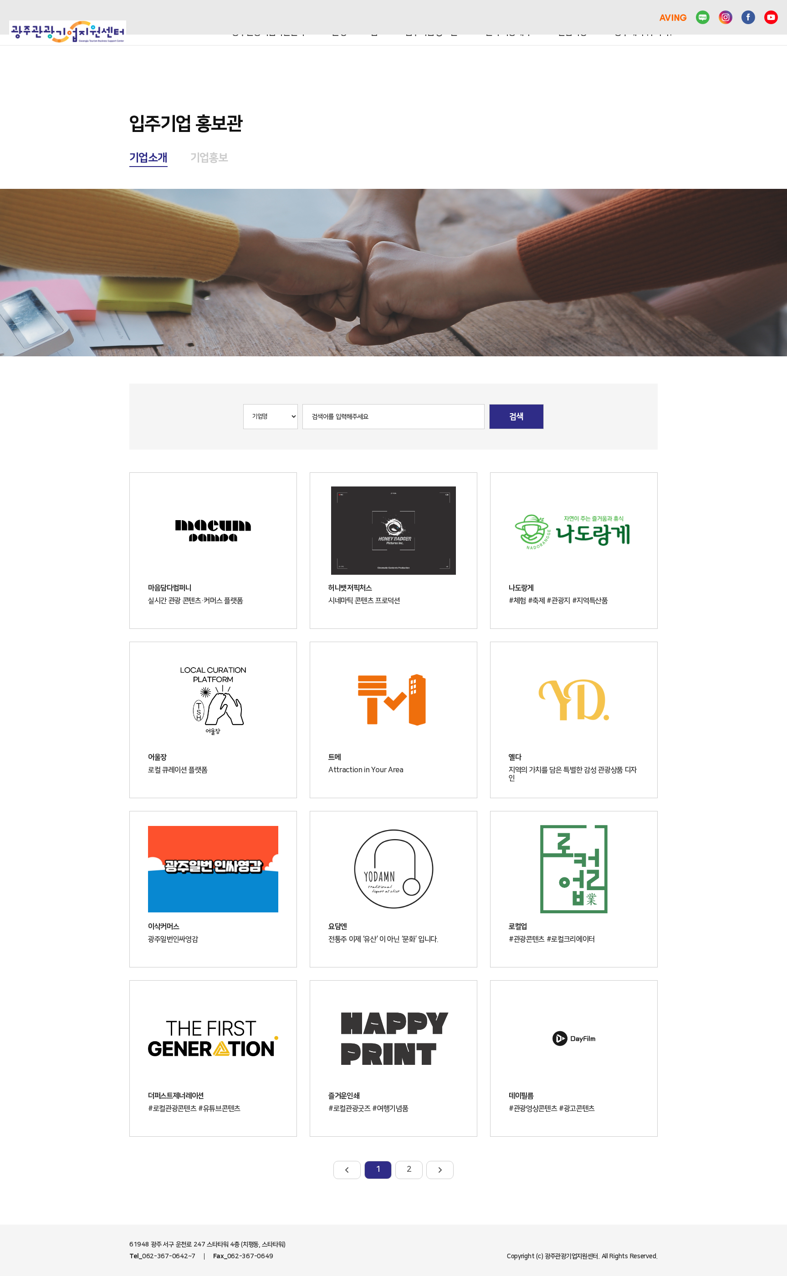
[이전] (347, 1170)
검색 (516, 416)
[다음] (440, 1170)
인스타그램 (725, 17)
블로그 (703, 17)
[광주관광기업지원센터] (67, 31)
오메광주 (636, 17)
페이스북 (748, 17)
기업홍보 (209, 158)
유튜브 (771, 17)
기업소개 (148, 158)
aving (673, 17)
